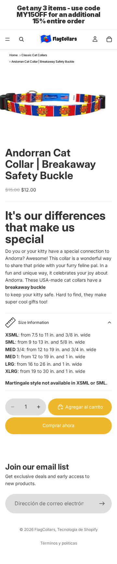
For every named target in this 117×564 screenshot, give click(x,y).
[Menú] (7, 39)
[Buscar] (21, 39)
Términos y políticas (58, 543)
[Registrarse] (102, 503)
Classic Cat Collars (34, 55)
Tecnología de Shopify (77, 529)
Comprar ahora (58, 425)
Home (13, 55)
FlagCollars (44, 529)
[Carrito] (109, 39)
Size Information (33, 322)
